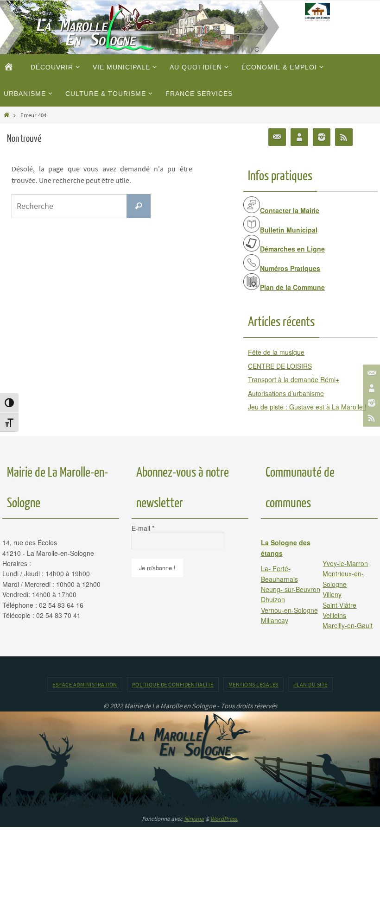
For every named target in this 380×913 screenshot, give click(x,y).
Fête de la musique (276, 352)
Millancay (274, 620)
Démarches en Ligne (292, 248)
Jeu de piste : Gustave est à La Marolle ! (307, 406)
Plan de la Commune (292, 287)
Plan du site (310, 684)
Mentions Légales (253, 684)
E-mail (143, 528)
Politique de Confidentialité (173, 684)
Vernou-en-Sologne (289, 610)
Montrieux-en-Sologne (343, 578)
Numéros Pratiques (290, 268)
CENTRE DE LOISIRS (280, 366)
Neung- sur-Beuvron (290, 589)
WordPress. (224, 819)
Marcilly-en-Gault (348, 625)
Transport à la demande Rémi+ (293, 379)
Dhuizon (273, 599)
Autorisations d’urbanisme (286, 393)
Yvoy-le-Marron (345, 563)
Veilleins (334, 615)
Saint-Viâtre (339, 605)
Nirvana (194, 819)
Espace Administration (84, 684)
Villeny (332, 594)
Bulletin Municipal (288, 229)
